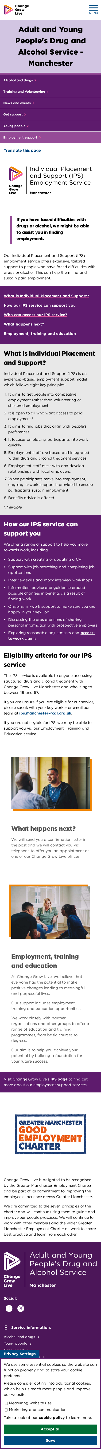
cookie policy (52, 1417)
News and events (17, 103)
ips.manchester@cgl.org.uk (45, 713)
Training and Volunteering (24, 91)
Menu (93, 13)
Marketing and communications (38, 1409)
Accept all (51, 1429)
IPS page (58, 1079)
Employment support (20, 137)
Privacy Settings (20, 1354)
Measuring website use (29, 1403)
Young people (14, 126)
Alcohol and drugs (18, 80)
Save (50, 1440)
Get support (13, 114)
